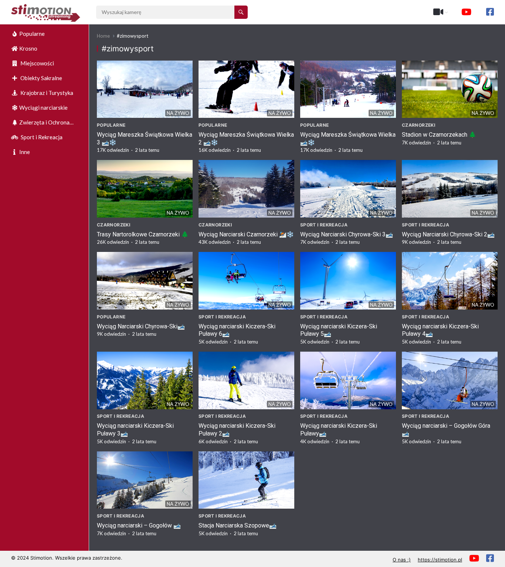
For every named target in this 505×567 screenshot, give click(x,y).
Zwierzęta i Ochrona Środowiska (40, 124)
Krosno (28, 48)
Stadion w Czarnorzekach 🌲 (439, 134)
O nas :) (402, 560)
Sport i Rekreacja (41, 137)
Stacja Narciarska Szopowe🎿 (238, 525)
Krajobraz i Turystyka (46, 92)
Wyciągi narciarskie (43, 107)
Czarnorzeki (418, 125)
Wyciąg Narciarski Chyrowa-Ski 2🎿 (448, 234)
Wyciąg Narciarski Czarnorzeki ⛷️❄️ (246, 234)
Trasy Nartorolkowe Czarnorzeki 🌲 (143, 234)
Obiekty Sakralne (40, 78)
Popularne (32, 33)
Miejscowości (36, 63)
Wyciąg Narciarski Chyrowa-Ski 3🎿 (346, 234)
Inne (24, 151)
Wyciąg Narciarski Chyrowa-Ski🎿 (141, 326)
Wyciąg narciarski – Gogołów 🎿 (139, 525)
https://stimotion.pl (440, 560)
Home (103, 36)
